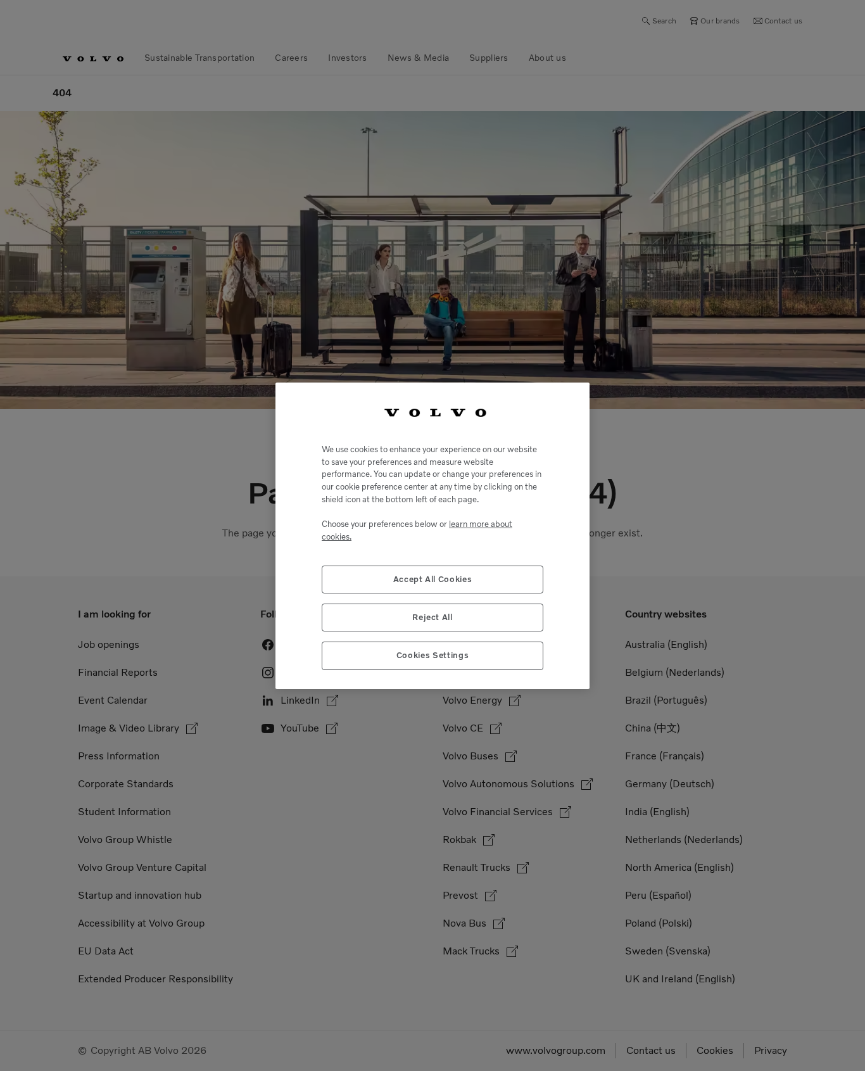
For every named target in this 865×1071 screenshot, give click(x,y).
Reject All (432, 616)
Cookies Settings (432, 655)
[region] (432, 535)
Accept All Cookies (432, 578)
